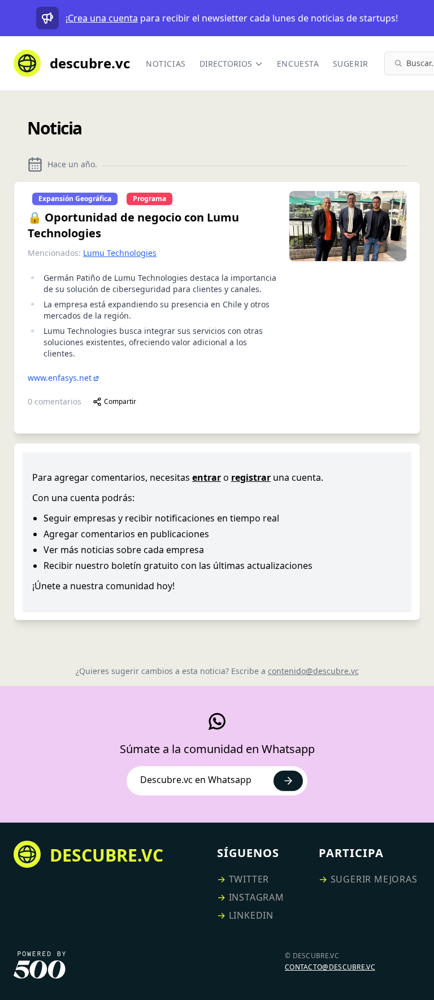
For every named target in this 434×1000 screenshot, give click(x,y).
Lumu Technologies (120, 252)
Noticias (166, 63)
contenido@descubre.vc (313, 671)
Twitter (249, 879)
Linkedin (251, 915)
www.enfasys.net (60, 377)
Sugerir (350, 63)
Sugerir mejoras (374, 879)
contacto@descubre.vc (330, 967)
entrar (206, 477)
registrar (251, 477)
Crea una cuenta (103, 18)
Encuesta (298, 63)
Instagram (256, 897)
